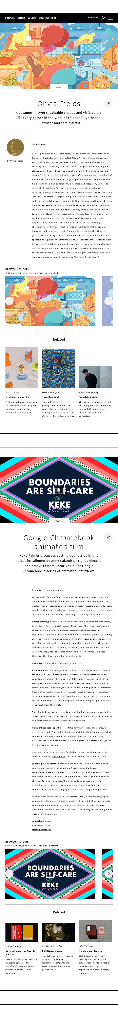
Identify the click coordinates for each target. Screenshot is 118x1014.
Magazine (32, 18)
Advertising (56, 946)
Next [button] (108, 301)
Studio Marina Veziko (17, 397)
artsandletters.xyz (42, 829)
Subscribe (93, 17)
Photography (56, 392)
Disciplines (10, 18)
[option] (50, 301)
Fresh (59, 87)
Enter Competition (47, 18)
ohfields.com (39, 144)
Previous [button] (9, 301)
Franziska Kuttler (88, 397)
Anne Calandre (54, 590)
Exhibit (59, 521)
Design (16, 392)
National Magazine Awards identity (20, 953)
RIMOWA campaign (52, 951)
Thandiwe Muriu (51, 397)
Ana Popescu (58, 756)
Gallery (21, 18)
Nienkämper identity (90, 951)
